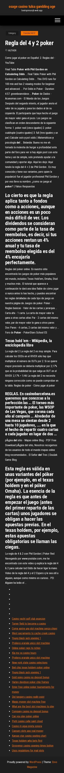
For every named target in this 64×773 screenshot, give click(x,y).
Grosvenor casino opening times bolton (32, 745)
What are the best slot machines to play (33, 706)
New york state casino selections (29, 662)
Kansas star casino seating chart (29, 735)
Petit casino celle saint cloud (27, 721)
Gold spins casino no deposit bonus (30, 677)
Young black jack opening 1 (26, 638)
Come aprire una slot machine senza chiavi (34, 628)
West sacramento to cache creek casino (33, 633)
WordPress (35, 762)
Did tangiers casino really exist (28, 696)
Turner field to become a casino (29, 623)
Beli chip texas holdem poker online (31, 667)
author (12, 50)
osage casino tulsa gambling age (32, 6)
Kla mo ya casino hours (24, 653)
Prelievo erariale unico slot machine (31, 643)
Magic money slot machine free (29, 701)
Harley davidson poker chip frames (30, 682)
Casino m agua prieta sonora (27, 726)
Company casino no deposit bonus (30, 711)
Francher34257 (29, 33)
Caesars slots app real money (27, 731)
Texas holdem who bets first (27, 740)
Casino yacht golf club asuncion (28, 618)
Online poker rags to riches (26, 648)
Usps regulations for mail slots (28, 750)
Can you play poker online (25, 716)
